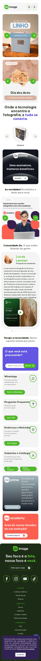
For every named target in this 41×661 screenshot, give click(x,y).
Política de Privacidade (26, 649)
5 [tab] (25, 331)
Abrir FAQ (11, 418)
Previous (7, 35)
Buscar (28, 366)
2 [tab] (16, 331)
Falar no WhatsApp (14, 392)
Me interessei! (12, 507)
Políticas (20, 599)
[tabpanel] (20, 290)
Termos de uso (20, 595)
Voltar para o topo (18, 568)
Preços (20, 607)
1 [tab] (12, 331)
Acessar (18, 178)
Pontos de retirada (20, 618)
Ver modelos (10, 469)
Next (34, 35)
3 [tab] (19, 331)
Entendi (20, 655)
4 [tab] (22, 331)
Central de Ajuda (20, 630)
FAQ (20, 626)
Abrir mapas (12, 443)
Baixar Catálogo (26, 469)
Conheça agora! (13, 535)
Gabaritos (20, 611)
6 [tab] (29, 331)
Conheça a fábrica (20, 592)
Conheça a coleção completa (20, 98)
